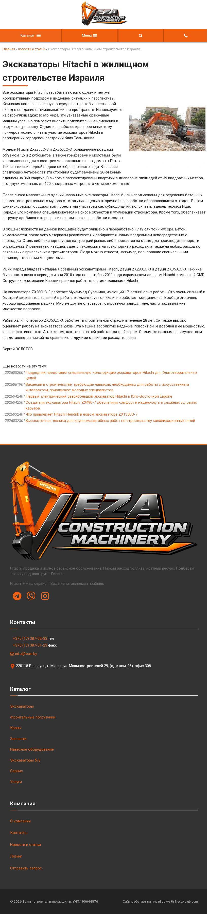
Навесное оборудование (32, 749)
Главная (9, 49)
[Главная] (104, 24)
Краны (16, 728)
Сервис (16, 771)
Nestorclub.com (186, 901)
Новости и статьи (25, 844)
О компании (20, 821)
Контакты (18, 832)
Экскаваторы (22, 706)
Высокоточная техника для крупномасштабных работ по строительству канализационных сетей (110, 420)
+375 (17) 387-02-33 (30, 638)
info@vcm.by (26, 653)
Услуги (16, 782)
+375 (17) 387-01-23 (30, 645)
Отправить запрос (26, 868)
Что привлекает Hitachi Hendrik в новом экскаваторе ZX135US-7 (81, 414)
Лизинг (16, 856)
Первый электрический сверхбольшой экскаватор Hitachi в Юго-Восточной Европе (99, 396)
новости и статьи (31, 49)
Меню (87, 35)
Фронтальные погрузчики (32, 717)
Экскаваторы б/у (25, 760)
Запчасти (18, 738)
